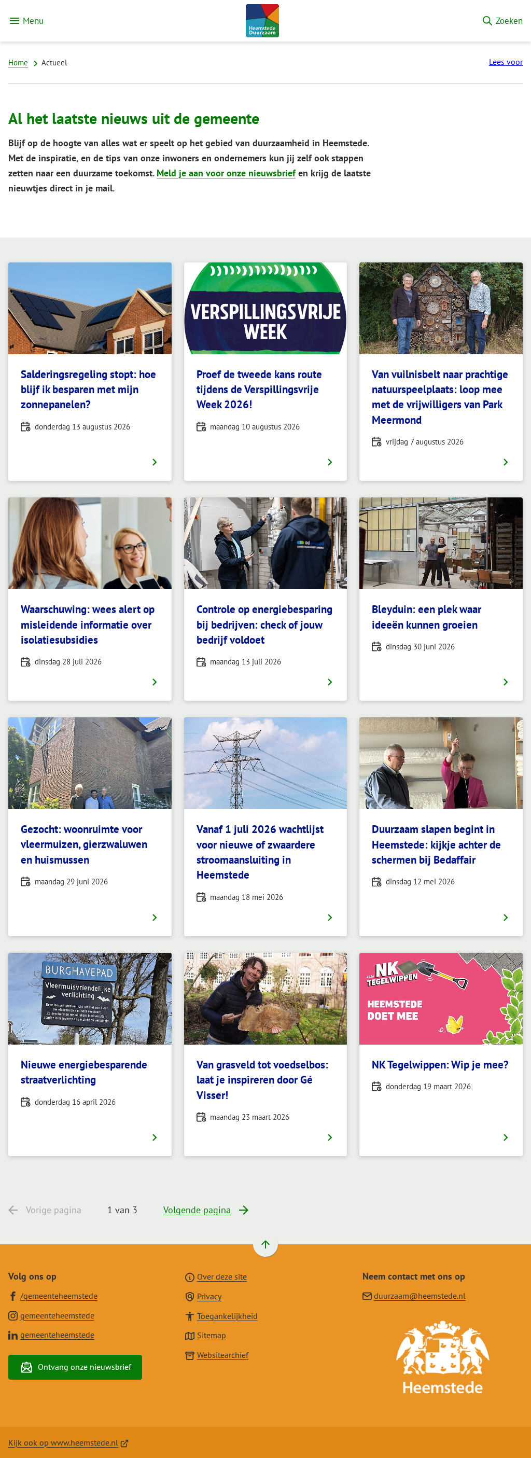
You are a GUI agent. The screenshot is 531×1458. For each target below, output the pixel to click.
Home (18, 62)
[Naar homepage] (262, 20)
